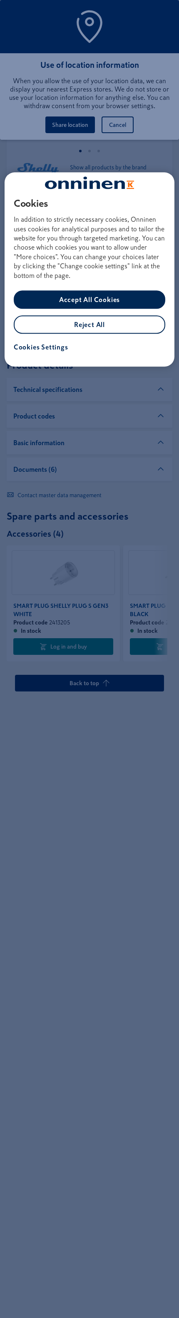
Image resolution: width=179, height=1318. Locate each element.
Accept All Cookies (89, 299)
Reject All (89, 324)
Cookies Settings (41, 347)
